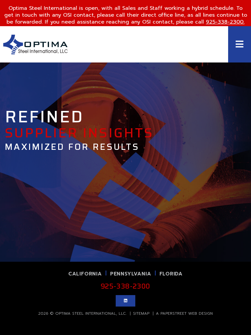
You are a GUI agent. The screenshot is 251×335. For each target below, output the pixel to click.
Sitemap (141, 313)
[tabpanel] (125, 131)
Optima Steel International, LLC (90, 313)
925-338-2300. (225, 22)
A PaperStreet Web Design (184, 313)
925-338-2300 (126, 286)
